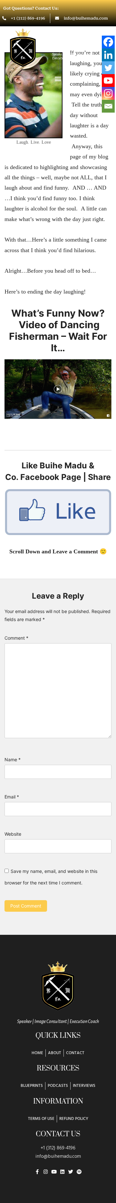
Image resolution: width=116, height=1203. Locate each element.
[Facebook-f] (37, 1171)
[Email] (108, 106)
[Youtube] (108, 80)
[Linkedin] (108, 54)
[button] (58, 78)
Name (13, 759)
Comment (16, 638)
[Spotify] (79, 1171)
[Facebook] (108, 42)
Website (13, 834)
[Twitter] (108, 67)
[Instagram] (108, 93)
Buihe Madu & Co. (76, 45)
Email (12, 796)
